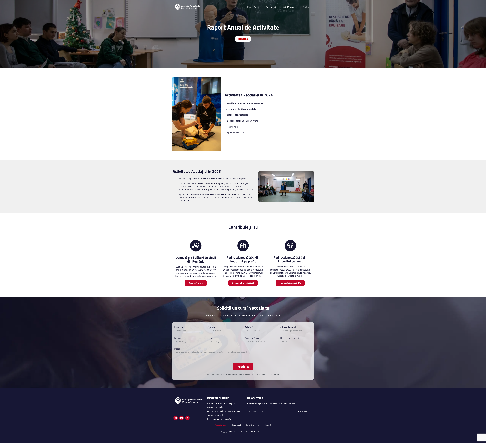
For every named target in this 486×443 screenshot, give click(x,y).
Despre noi (271, 7)
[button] (269, 103)
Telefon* (249, 327)
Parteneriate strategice (237, 114)
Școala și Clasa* (252, 338)
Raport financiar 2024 (236, 132)
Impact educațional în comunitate (242, 120)
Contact (306, 7)
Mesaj (177, 349)
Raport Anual (253, 7)
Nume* (213, 327)
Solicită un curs (289, 7)
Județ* (213, 338)
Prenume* (179, 327)
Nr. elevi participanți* (290, 338)
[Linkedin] (181, 418)
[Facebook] (175, 418)
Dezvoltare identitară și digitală (241, 109)
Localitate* (179, 338)
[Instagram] (187, 418)
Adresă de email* (288, 327)
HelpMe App (232, 126)
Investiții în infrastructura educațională (244, 103)
